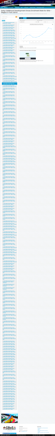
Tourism (39, 431)
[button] (28, 22)
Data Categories (11, 7)
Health (39, 429)
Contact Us (24, 3)
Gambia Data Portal (32, 7)
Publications (26, 7)
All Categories (6, 13)
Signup (30, 3)
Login (27, 3)
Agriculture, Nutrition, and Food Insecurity (43, 432)
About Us (5, 7)
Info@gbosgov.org (24, 431)
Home (2, 7)
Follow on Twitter (13, 433)
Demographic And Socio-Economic (43, 430)
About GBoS (20, 3)
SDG (38, 433)
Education (39, 428)
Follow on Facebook (6, 433)
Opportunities (17, 7)
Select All (3, 20)
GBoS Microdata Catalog (40, 7)
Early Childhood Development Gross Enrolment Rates (16, 13)
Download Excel (27, 58)
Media (21, 7)
